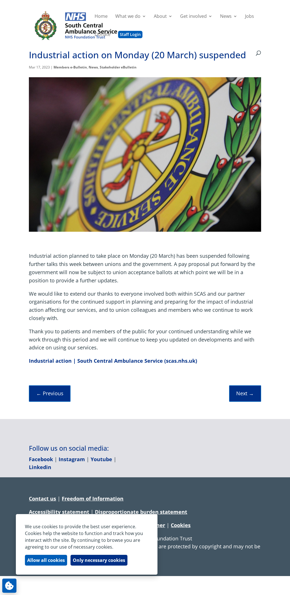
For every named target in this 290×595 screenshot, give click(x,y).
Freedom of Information (92, 498)
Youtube (101, 459)
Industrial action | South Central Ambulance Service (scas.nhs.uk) (113, 360)
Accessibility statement (59, 511)
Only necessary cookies (99, 560)
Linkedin (40, 467)
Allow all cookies (46, 560)
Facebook (41, 459)
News (93, 67)
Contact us (42, 498)
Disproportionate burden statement (141, 511)
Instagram (72, 459)
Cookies (181, 525)
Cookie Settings (9, 586)
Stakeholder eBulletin (118, 67)
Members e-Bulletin (70, 67)
